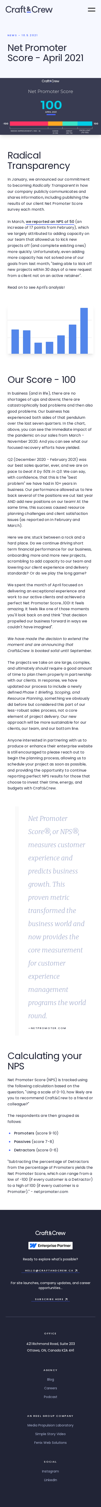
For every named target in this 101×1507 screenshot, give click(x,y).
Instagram (50, 1471)
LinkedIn (50, 1480)
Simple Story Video (50, 1434)
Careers (50, 1388)
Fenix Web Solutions (50, 1442)
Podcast (50, 1396)
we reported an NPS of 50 (50, 221)
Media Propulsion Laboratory (50, 1425)
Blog (50, 1379)
